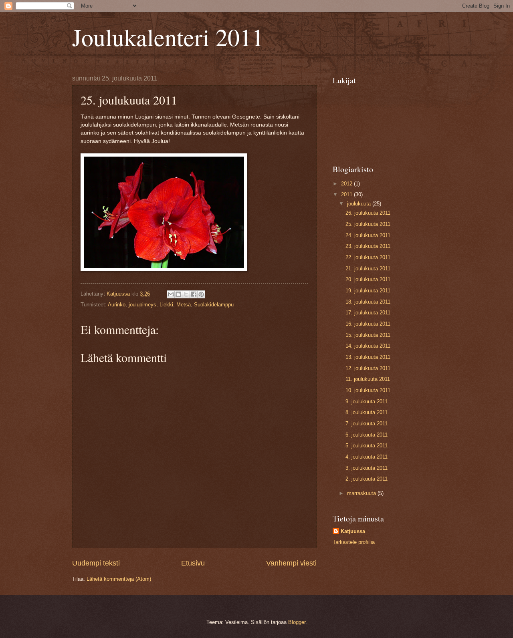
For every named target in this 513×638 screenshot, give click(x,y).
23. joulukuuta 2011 (367, 246)
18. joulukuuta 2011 (367, 302)
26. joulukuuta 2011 (367, 213)
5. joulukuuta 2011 (366, 446)
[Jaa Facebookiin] (194, 294)
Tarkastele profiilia (354, 542)
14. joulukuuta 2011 (367, 346)
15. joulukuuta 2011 (367, 335)
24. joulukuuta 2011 (367, 235)
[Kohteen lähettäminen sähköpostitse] (171, 294)
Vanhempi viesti (291, 563)
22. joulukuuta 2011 (367, 257)
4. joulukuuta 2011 (366, 457)
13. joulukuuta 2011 (367, 357)
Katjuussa (353, 531)
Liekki (166, 305)
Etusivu (193, 563)
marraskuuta (362, 493)
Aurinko (116, 305)
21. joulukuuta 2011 (367, 269)
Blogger (296, 622)
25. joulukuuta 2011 (367, 224)
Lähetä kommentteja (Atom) (119, 579)
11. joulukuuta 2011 (367, 379)
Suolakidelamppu (214, 305)
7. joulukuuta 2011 (366, 424)
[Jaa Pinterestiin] (201, 294)
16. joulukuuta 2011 (367, 324)
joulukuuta (359, 204)
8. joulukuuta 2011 (366, 412)
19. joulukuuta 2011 (367, 291)
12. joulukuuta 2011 (367, 368)
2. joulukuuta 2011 (366, 479)
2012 (347, 184)
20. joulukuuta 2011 (367, 279)
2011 (347, 194)
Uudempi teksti (96, 563)
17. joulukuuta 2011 (367, 313)
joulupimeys (142, 305)
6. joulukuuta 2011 (366, 435)
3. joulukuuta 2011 (366, 468)
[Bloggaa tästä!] (178, 294)
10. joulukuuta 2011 (367, 390)
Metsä (183, 305)
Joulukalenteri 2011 (168, 37)
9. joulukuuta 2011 (366, 401)
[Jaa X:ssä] (186, 294)
